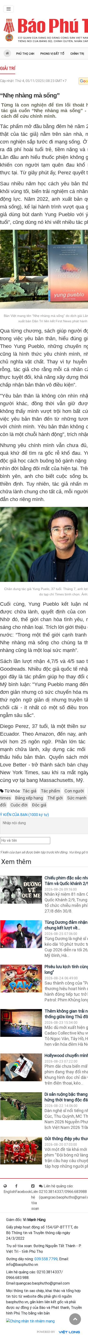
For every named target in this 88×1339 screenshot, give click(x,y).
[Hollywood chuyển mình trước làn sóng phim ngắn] (21, 1067)
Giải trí (7, 68)
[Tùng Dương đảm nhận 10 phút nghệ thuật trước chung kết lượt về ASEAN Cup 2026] (21, 934)
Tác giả (29, 790)
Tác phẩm (50, 790)
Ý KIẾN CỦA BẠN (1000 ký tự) (24, 815)
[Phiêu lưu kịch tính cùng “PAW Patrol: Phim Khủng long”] (21, 978)
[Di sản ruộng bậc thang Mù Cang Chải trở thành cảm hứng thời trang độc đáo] (21, 1106)
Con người (74, 790)
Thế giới (55, 797)
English (9, 1191)
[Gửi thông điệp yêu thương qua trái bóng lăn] (21, 1150)
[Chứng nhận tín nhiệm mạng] (30, 1321)
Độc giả (39, 804)
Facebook (23, 1191)
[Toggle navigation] (9, 8)
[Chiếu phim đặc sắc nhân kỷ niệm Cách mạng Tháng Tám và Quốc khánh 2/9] (21, 889)
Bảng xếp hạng (29, 797)
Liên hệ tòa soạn (35, 1200)
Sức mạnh (76, 797)
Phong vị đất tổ (52, 53)
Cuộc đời (19, 804)
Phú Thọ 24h (25, 53)
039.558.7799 (45, 1259)
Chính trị (77, 53)
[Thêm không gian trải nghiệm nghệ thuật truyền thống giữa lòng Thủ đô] (21, 1023)
